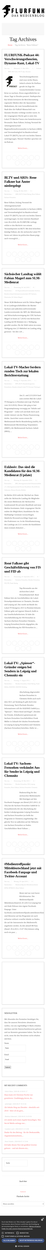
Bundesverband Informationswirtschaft (16, 294)
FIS (8, 583)
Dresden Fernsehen (34, 580)
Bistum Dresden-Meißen (18, 490)
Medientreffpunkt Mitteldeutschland (26, 885)
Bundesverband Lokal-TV (20, 387)
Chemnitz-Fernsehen (21, 580)
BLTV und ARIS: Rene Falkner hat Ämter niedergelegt (20, 181)
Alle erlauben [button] (9, 1240)
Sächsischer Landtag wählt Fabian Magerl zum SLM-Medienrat (22, 278)
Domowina (7, 297)
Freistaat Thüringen (34, 387)
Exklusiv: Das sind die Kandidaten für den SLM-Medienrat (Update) (22, 471)
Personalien (7, 483)
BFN (16, 384)
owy (8, 68)
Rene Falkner (36, 194)
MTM (6, 888)
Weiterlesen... (23, 148)
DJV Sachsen (32, 294)
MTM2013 (12, 888)
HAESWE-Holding (21, 687)
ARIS (9, 71)
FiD (5, 583)
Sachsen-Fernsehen (10, 197)
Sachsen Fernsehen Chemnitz (28, 787)
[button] (2, 1233)
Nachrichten (8, 194)
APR (16, 483)
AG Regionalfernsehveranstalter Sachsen (27, 291)
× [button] (43, 1218)
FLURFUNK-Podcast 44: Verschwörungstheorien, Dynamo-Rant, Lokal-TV (21, 59)
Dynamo (28, 71)
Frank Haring (27, 194)
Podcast (38, 68)
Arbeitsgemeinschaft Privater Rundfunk (19, 487)
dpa (24, 71)
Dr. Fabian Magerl (17, 297)
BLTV (20, 71)
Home (10, 45)
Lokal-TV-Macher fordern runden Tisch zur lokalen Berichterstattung (22, 371)
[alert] (23, 1233)
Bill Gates (15, 71)
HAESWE (12, 687)
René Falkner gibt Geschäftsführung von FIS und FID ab (22, 567)
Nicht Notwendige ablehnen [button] (31, 1240)
